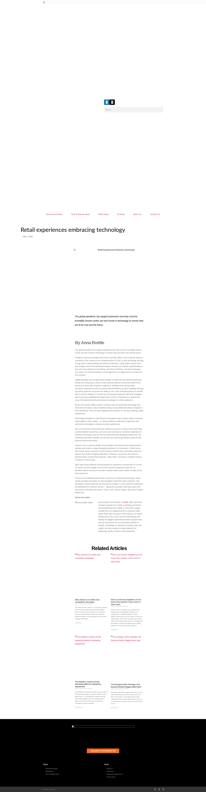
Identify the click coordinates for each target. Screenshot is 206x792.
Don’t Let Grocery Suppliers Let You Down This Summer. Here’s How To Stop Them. (126, 602)
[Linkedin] (106, 102)
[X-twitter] (112, 102)
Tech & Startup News (80, 214)
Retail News (103, 214)
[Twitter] (155, 789)
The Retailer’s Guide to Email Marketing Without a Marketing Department (88, 684)
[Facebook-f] (159, 789)
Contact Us (155, 214)
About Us (137, 214)
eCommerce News (54, 214)
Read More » (78, 623)
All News (121, 214)
